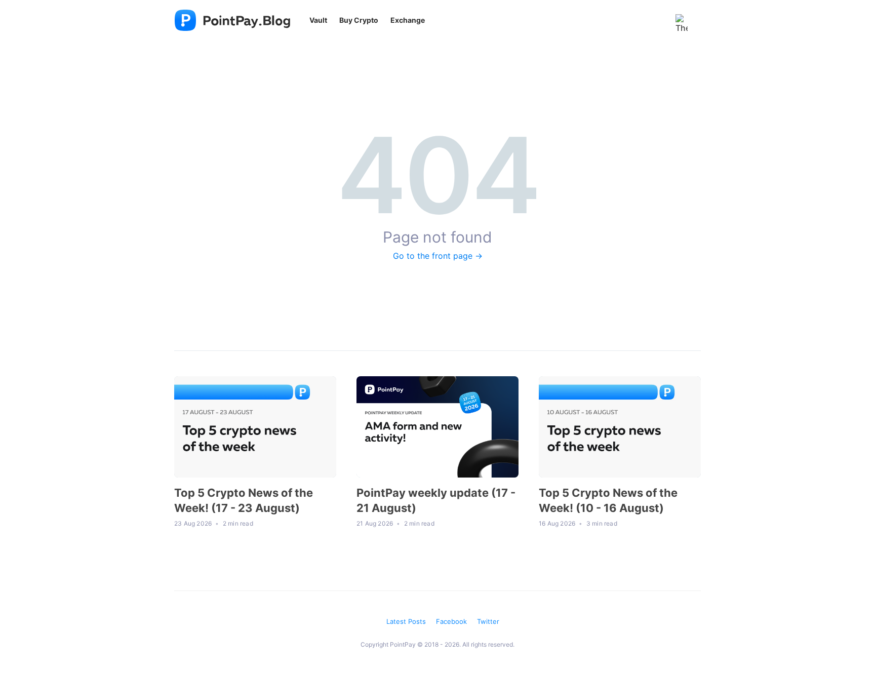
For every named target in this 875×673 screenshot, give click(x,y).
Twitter (488, 621)
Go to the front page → (438, 256)
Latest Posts (406, 621)
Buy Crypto (358, 20)
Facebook (451, 621)
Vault (318, 20)
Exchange (407, 20)
